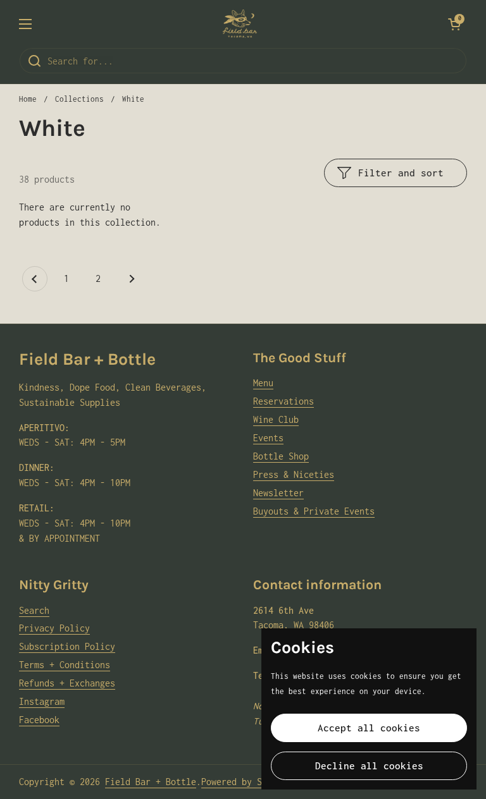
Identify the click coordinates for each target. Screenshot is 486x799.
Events (268, 437)
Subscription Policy (67, 646)
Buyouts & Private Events (314, 511)
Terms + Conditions (64, 664)
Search (34, 610)
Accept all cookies (369, 727)
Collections (79, 99)
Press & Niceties (293, 474)
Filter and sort (401, 172)
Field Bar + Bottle (150, 781)
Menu (263, 382)
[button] (454, 24)
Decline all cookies (369, 765)
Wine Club (276, 419)
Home (28, 99)
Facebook (39, 719)
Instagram (42, 701)
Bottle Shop (281, 456)
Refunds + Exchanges (67, 683)
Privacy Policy (54, 628)
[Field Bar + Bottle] (240, 23)
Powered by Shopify (246, 781)
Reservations (283, 401)
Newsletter (278, 492)
